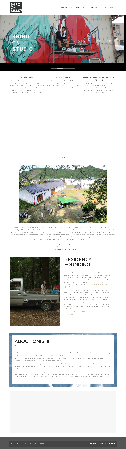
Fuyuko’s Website (70, 314)
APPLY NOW (63, 158)
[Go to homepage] (16, 7)
